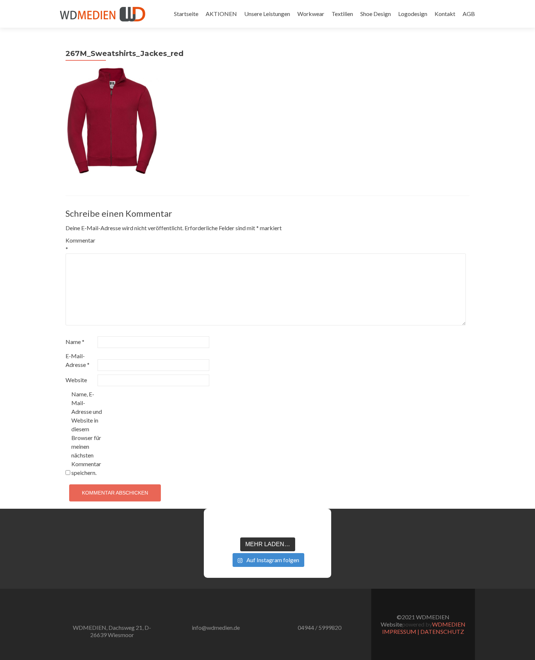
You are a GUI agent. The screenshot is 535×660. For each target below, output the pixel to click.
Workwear (310, 13)
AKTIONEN (221, 13)
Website (76, 379)
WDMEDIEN (448, 624)
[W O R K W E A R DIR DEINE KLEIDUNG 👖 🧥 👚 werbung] (291, 525)
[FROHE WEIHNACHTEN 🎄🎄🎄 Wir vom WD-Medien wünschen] (221, 525)
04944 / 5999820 (319, 627)
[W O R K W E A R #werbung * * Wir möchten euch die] (314, 525)
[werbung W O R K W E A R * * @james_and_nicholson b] (267, 525)
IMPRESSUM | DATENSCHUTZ (423, 631)
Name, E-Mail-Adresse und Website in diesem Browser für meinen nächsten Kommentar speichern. (86, 433)
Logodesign (412, 13)
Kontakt (445, 13)
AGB (469, 13)
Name (75, 341)
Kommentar (80, 244)
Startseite (186, 13)
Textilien (342, 13)
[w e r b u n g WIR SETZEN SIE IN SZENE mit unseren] (244, 525)
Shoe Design (375, 13)
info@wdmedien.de (216, 627)
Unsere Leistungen (267, 13)
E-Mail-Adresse (78, 360)
